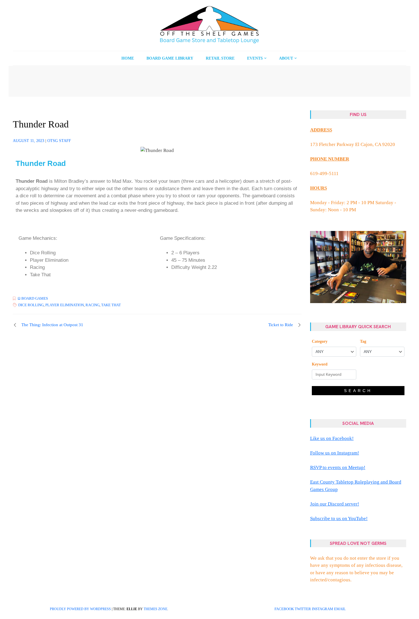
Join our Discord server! (334, 504)
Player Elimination (64, 305)
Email (340, 609)
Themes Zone (155, 609)
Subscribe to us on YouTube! (339, 518)
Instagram (322, 609)
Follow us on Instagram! (334, 453)
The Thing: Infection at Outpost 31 (52, 324)
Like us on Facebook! (332, 438)
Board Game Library (170, 58)
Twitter (303, 609)
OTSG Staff (59, 141)
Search (358, 390)
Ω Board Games (33, 298)
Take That (111, 305)
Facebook (284, 609)
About (286, 58)
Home (127, 58)
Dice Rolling (31, 305)
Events (255, 58)
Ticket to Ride (280, 324)
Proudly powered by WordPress (80, 609)
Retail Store (220, 58)
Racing (92, 305)
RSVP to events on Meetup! (337, 467)
